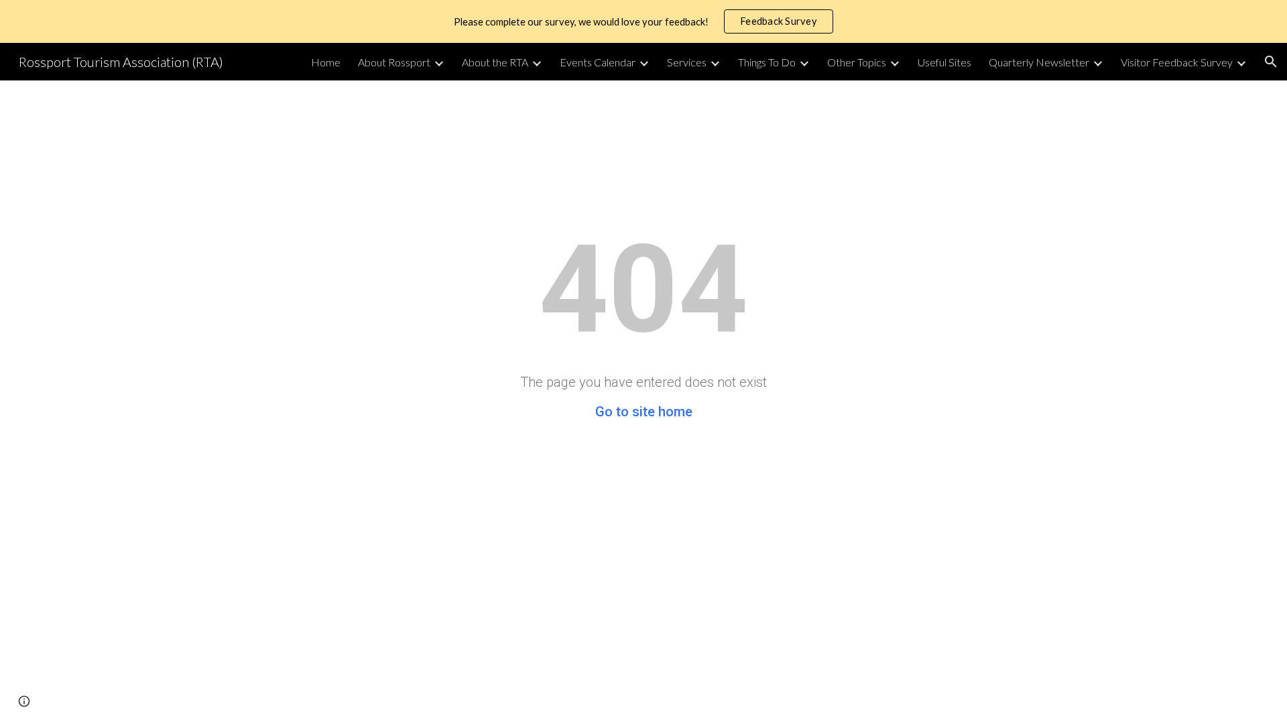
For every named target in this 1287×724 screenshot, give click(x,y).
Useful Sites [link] (944, 62)
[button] (1271, 62)
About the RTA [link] (495, 62)
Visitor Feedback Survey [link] (1177, 62)
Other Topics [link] (856, 62)
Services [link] (687, 62)
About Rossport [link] (394, 62)
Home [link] (326, 62)
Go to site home (643, 412)
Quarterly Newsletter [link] (1039, 62)
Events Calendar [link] (597, 62)
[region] (643, 21)
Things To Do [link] (767, 62)
